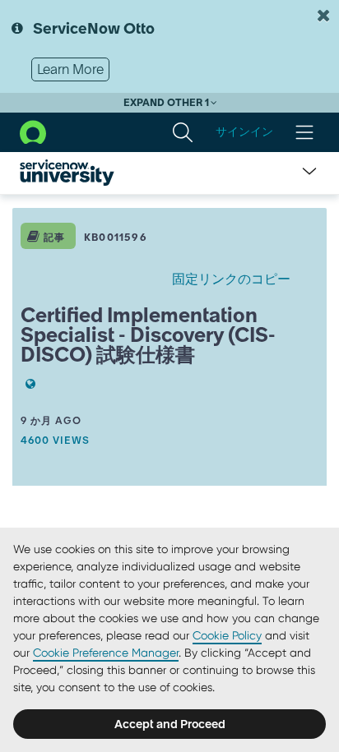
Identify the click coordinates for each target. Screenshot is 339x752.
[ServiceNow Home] (33, 130)
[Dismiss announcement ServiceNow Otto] (323, 15)
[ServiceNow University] (67, 172)
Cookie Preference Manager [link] (106, 652)
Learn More (70, 69)
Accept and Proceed (169, 724)
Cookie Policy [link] (227, 635)
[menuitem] (182, 132)
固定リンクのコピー (231, 278)
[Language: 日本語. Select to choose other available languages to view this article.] (28, 383)
